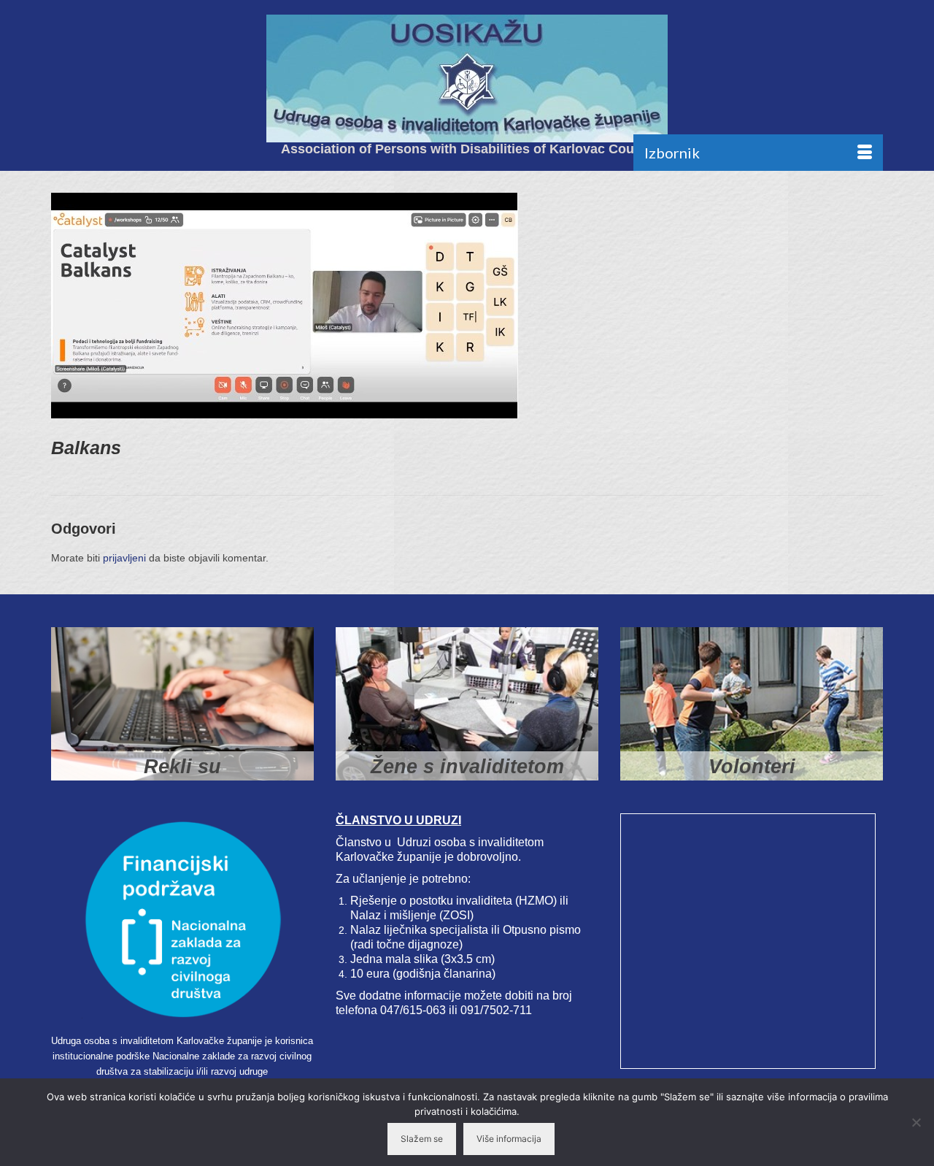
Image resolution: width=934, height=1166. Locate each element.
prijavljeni (124, 558)
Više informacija (508, 1138)
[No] (915, 1122)
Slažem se (422, 1138)
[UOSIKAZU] (467, 78)
